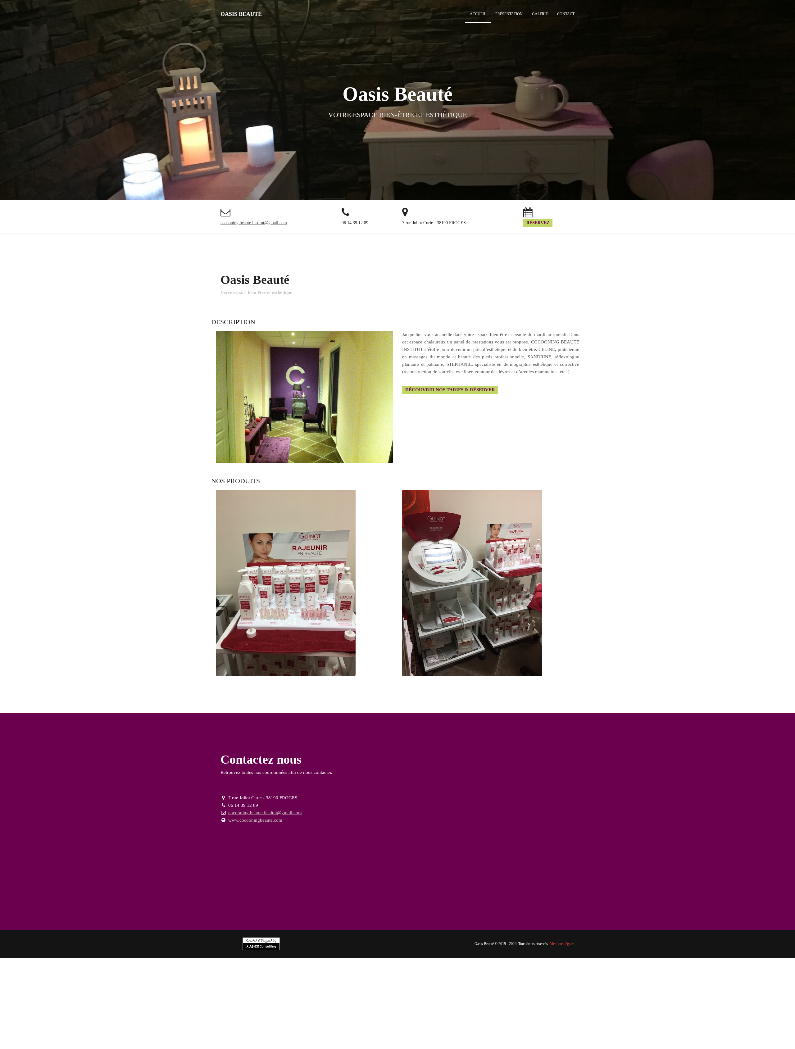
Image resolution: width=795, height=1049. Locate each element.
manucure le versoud (440, 1031)
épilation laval (488, 1021)
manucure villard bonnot (395, 1031)
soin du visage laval (379, 1026)
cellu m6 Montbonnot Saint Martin (327, 1046)
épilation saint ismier (189, 1021)
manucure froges (41, 1036)
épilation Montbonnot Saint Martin (366, 1021)
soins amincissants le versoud (93, 1041)
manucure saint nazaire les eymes (495, 1031)
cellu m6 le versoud (47, 1046)
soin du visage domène (158, 1026)
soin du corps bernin (309, 1031)
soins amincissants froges (618, 1041)
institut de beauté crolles (339, 1016)
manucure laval (74, 1036)
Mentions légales (562, 944)
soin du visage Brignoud (559, 1021)
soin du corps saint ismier (696, 1026)
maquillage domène (493, 1036)
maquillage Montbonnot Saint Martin (549, 1036)
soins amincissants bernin (715, 1041)
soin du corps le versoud (571, 1026)
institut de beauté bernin (753, 1016)
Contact (566, 14)
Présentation (509, 14)
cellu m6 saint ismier (151, 1046)
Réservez (537, 222)
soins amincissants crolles (290, 1041)
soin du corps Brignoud (466, 1026)
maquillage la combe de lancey (442, 1036)
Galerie (540, 14)
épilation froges (459, 1021)
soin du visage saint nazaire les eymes (729, 1021)
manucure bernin (105, 1036)
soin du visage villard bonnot (612, 1021)
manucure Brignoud (350, 1031)
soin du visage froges (338, 1026)
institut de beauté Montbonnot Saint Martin (532, 1016)
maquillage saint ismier (352, 1036)
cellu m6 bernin (479, 1046)
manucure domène (685, 1031)
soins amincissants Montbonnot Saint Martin (488, 1041)
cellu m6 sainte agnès (383, 1046)
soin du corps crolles (742, 1026)
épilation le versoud (85, 1021)
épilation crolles (225, 1021)
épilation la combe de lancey (270, 1021)
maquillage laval (686, 1036)
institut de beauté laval (706, 1016)
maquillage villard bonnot (191, 1036)
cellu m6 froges (420, 1046)
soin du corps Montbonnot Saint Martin (117, 1031)
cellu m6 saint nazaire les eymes (98, 1046)
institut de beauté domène (463, 1016)
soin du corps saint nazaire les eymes (633, 1026)
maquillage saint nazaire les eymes (295, 1036)
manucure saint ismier (550, 1031)
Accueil (478, 14)
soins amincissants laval (666, 1041)
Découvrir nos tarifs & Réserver (450, 389)
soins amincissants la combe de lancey (353, 1041)
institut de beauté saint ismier (285, 1016)
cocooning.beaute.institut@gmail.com (253, 222)
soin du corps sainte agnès (183, 1031)
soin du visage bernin (421, 1026)
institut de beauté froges (659, 1016)
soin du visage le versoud (666, 1021)
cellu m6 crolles (187, 1046)
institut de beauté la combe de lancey (400, 1016)
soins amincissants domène (418, 1041)
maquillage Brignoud (144, 1036)
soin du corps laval (269, 1031)
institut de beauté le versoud (146, 1016)
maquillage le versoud (238, 1036)
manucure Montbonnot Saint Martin (740, 1031)
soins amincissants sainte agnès (562, 1041)
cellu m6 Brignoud (759, 1041)
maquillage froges (651, 1036)
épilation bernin (518, 1021)
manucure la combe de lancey (637, 1031)
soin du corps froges (230, 1031)
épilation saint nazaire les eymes (136, 1021)
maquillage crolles (393, 1036)
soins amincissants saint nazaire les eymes (164, 1041)
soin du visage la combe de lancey (101, 1026)
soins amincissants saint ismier (235, 1041)
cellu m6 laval (449, 1046)
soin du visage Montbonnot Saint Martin (221, 1026)
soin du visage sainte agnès (289, 1026)
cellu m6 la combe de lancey (231, 1046)
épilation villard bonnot (42, 1021)
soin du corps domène (56, 1031)
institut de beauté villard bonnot (86, 1016)
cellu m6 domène (276, 1046)
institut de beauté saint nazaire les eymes (215, 1016)
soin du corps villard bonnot (518, 1026)
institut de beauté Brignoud (26, 1016)
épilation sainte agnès (422, 1021)
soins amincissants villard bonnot (32, 1041)
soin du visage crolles (44, 1026)
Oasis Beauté (241, 14)
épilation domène (315, 1021)
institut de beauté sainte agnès (605, 1016)
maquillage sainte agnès (610, 1036)
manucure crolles (589, 1031)
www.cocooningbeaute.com (255, 820)
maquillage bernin (720, 1036)
